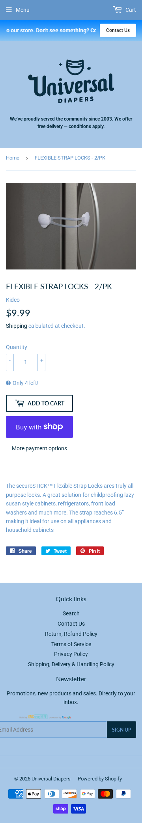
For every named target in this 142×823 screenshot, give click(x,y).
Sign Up (121, 730)
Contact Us (118, 30)
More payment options (39, 448)
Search (71, 613)
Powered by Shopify (100, 779)
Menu (23, 10)
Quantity (16, 347)
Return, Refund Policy (71, 634)
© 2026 (23, 779)
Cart (130, 10)
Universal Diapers (51, 779)
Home (12, 158)
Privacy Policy (71, 654)
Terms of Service (71, 644)
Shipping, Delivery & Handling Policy (71, 664)
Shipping (16, 326)
